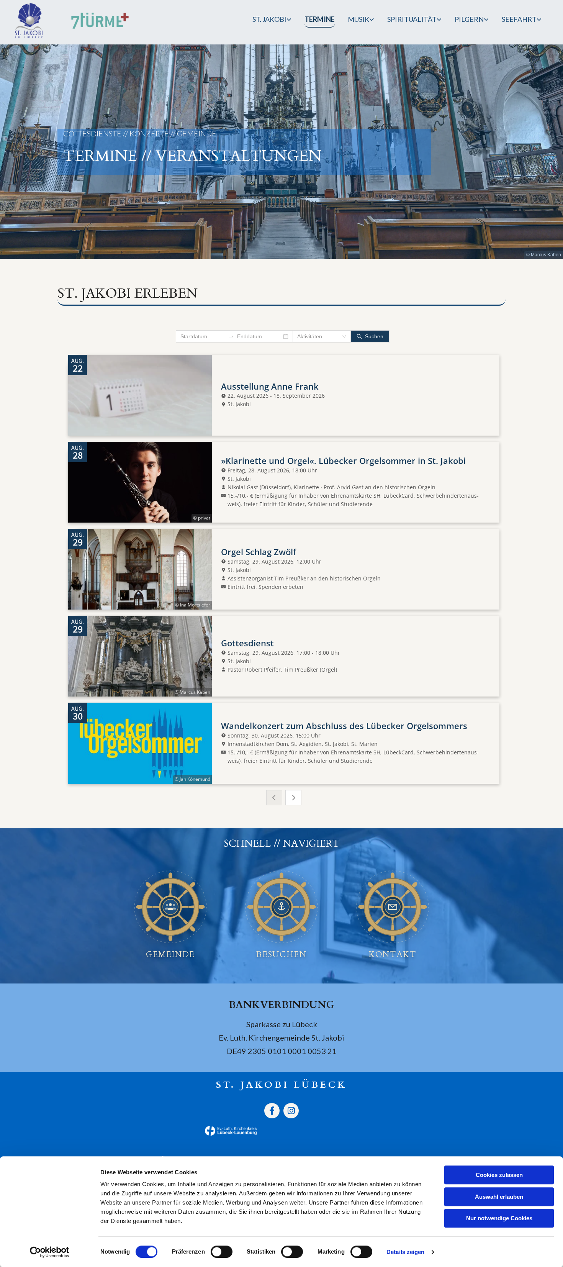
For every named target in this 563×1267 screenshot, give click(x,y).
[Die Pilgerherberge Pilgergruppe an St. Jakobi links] (487, 21)
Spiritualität (412, 19)
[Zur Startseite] (33, 20)
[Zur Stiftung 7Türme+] (99, 21)
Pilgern (469, 19)
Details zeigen (405, 1252)
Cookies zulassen (499, 1175)
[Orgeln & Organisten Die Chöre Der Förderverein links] (372, 21)
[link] (272, 21)
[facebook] (272, 1111)
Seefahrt (519, 19)
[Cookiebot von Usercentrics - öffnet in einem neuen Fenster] (49, 1252)
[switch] (221, 1252)
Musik (358, 19)
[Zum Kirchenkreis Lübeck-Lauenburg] (146, 1131)
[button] (170, 907)
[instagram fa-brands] (291, 1111)
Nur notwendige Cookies (499, 1218)
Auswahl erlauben (499, 1196)
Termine (319, 19)
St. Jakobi (269, 19)
